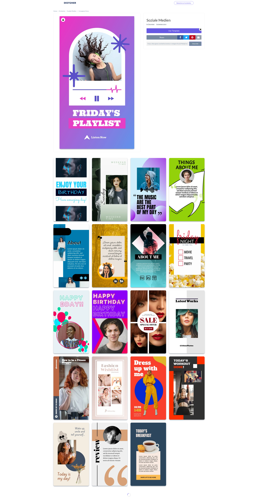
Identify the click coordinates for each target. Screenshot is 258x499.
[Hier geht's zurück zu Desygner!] (70, 4)
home (55, 11)
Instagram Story (84, 11)
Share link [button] (195, 44)
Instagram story (161, 24)
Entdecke (62, 11)
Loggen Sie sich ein (164, 3)
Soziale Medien (72, 11)
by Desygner (150, 24)
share (162, 37)
